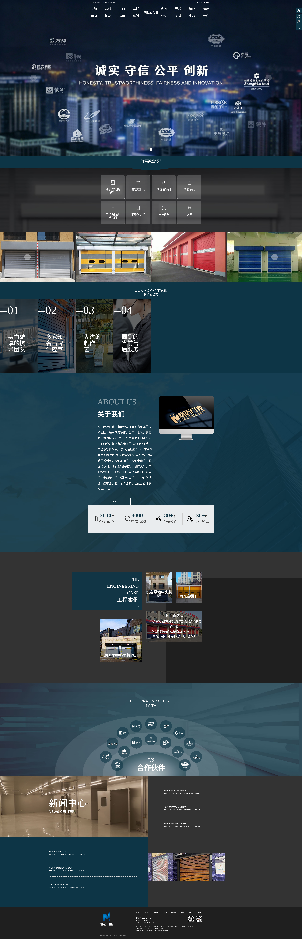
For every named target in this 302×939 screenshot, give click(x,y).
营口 (168, 930)
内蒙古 (161, 930)
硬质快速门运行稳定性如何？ (59, 851)
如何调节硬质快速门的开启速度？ (60, 868)
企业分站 (94, 2)
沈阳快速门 (184, 926)
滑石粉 (113, 935)
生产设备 (165, 912)
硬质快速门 (172, 926)
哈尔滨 (158, 930)
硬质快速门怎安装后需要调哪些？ (175, 807)
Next (274, 257)
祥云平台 (151, 928)
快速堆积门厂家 (178, 926)
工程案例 (136, 12)
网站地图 (99, 2)
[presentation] (33, 78)
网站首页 (94, 12)
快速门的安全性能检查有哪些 (59, 884)
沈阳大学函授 (109, 935)
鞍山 (151, 930)
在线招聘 (178, 12)
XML (106, 2)
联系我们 (206, 12)
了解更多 (114, 501)
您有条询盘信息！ (113, 2)
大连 (149, 930)
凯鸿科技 (161, 928)
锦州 (164, 930)
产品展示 (122, 12)
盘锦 (166, 930)
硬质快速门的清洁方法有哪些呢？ (175, 790)
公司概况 (108, 12)
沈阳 (147, 930)
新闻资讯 (164, 12)
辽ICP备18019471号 (140, 928)
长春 (156, 930)
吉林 (153, 930)
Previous (27, 257)
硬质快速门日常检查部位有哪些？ (175, 823)
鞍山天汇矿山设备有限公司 (122, 935)
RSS (103, 2)
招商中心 (192, 12)
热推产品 (138, 930)
